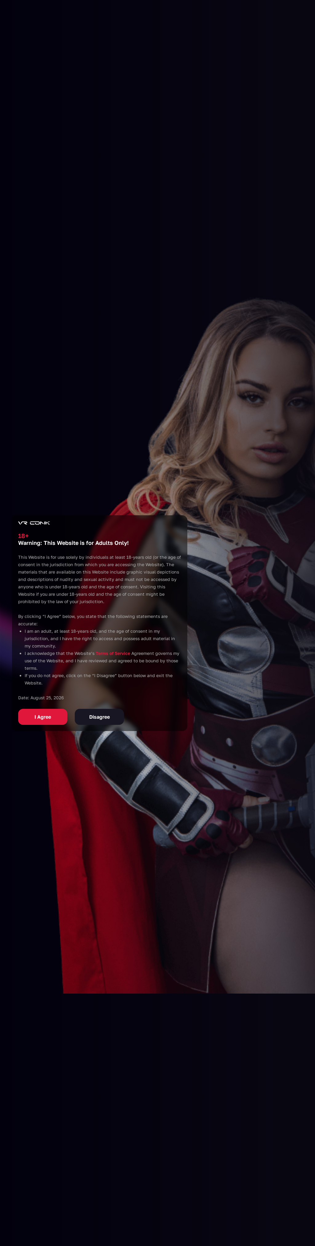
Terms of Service (113, 653)
